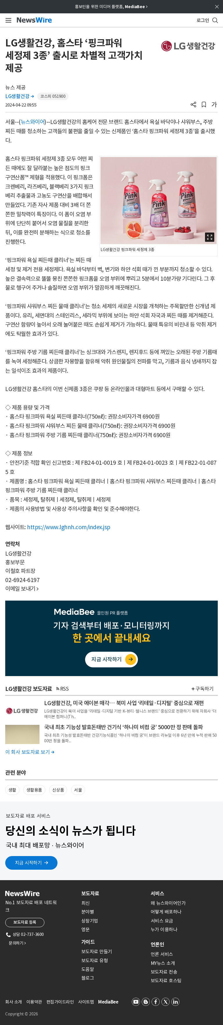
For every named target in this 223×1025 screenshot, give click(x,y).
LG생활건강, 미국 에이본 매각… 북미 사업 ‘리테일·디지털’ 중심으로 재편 (124, 703)
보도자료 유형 (94, 960)
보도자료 (90, 893)
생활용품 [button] (34, 790)
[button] (193, 105)
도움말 (87, 969)
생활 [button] (12, 790)
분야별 (87, 912)
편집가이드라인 (60, 1002)
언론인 (157, 944)
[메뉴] (7, 20)
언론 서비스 (162, 954)
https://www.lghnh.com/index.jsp (68, 527)
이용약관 (34, 1002)
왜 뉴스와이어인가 (168, 903)
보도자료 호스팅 (166, 980)
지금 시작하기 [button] (28, 863)
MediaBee (108, 1002)
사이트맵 (86, 1002)
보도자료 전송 (164, 972)
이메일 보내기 (22, 588)
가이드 (88, 942)
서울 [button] (78, 790)
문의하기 (17, 943)
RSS (64, 689)
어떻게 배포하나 (166, 912)
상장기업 (89, 921)
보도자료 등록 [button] (24, 922)
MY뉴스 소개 (163, 963)
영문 (85, 929)
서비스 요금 (162, 921)
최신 (85, 903)
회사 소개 (13, 1002)
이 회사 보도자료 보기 (29, 752)
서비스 (157, 893)
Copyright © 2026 (21, 1014)
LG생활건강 (19, 96)
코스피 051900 (52, 96)
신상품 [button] (58, 790)
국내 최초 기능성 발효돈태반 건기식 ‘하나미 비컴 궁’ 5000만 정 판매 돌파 (123, 727)
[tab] (113, 893)
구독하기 (204, 689)
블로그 (87, 978)
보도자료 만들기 (96, 951)
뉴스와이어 (33, 121)
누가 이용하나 (164, 929)
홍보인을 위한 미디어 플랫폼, (111, 6)
